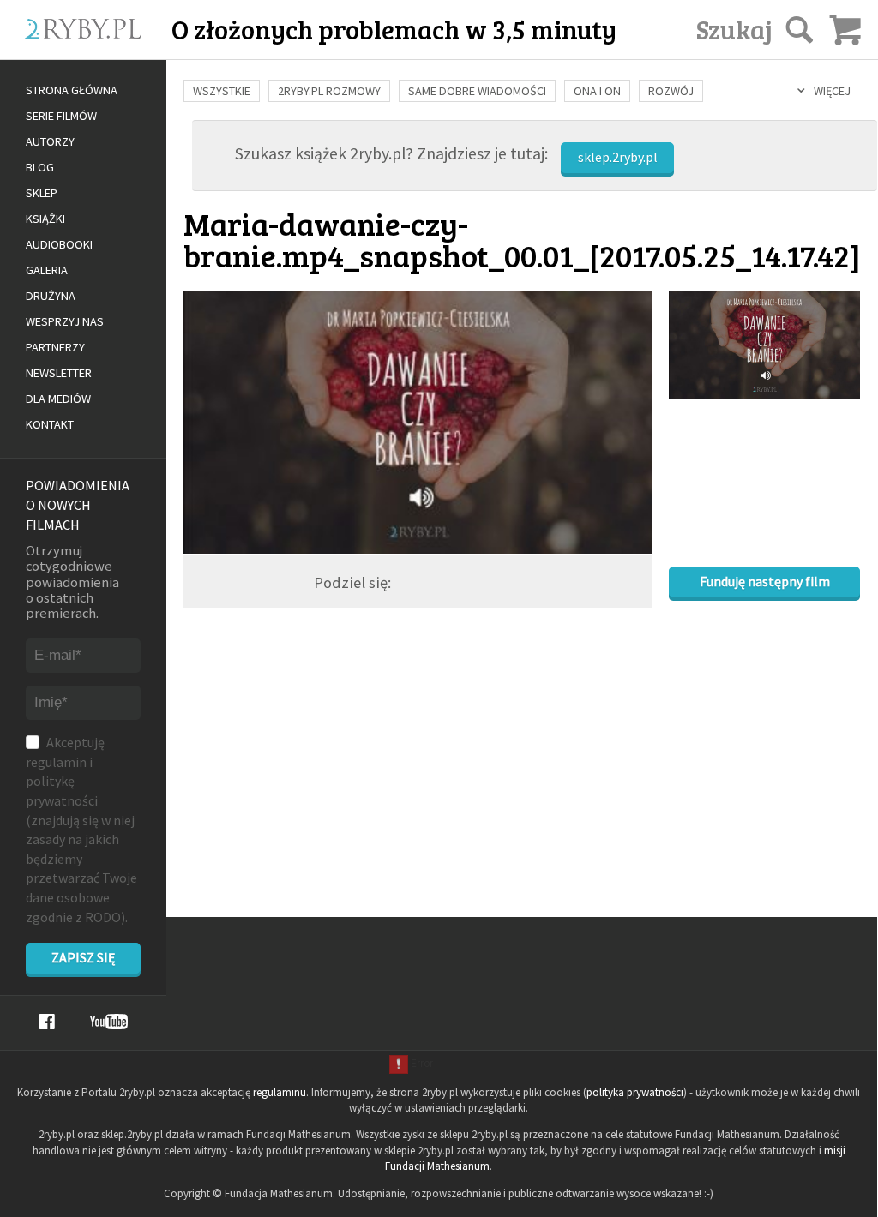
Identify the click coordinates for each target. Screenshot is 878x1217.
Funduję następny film (765, 581)
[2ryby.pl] (104, 49)
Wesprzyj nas (65, 321)
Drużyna (50, 295)
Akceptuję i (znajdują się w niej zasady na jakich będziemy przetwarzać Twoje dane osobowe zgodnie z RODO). (81, 829)
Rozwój (671, 91)
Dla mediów (58, 398)
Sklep (41, 193)
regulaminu (279, 1092)
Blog (40, 167)
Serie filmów (61, 115)
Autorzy (50, 141)
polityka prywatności (634, 1092)
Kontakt (50, 424)
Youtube (109, 1021)
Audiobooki (59, 244)
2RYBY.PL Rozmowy (329, 91)
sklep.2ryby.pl (618, 156)
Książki (45, 218)
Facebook (47, 1021)
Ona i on (597, 91)
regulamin (56, 761)
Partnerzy (55, 347)
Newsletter (59, 373)
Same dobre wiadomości (477, 91)
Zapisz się (83, 957)
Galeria (47, 270)
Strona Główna (71, 90)
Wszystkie (221, 91)
